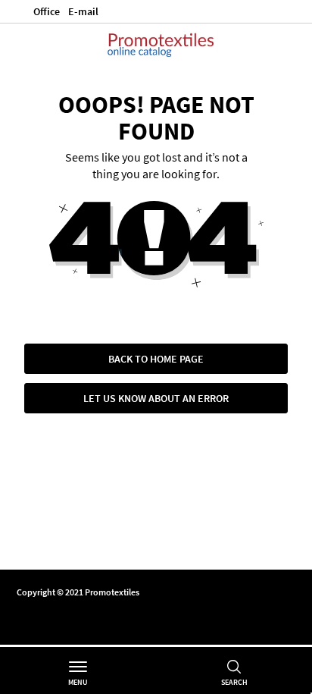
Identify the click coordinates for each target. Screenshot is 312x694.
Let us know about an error (156, 398)
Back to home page (156, 359)
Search (234, 682)
